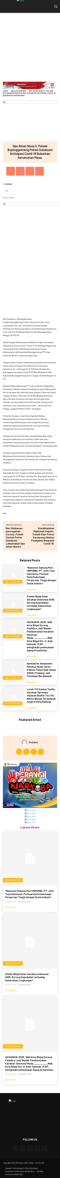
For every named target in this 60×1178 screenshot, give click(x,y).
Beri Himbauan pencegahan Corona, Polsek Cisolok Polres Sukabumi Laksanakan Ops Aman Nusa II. (15, 537)
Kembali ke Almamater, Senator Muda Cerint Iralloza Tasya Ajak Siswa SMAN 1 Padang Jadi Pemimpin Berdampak (41, 670)
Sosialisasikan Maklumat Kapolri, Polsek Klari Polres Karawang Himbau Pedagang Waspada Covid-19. (42, 536)
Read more (32, 589)
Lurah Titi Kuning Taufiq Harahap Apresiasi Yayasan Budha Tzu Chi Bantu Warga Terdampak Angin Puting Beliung (41, 695)
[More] (49, 171)
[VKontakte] (44, 1148)
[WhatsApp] (39, 171)
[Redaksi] (25, 742)
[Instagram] (26, 752)
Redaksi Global (11, 901)
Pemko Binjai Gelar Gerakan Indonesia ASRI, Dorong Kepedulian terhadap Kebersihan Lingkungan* (41, 602)
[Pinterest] (29, 171)
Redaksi (8, 184)
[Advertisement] (30, 44)
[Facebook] (10, 171)
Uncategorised (18, 91)
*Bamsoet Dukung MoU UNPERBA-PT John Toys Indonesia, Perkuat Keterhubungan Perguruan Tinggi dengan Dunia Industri (41, 575)
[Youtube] (41, 752)
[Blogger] (15, 1148)
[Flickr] (30, 1148)
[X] (20, 171)
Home (5, 91)
